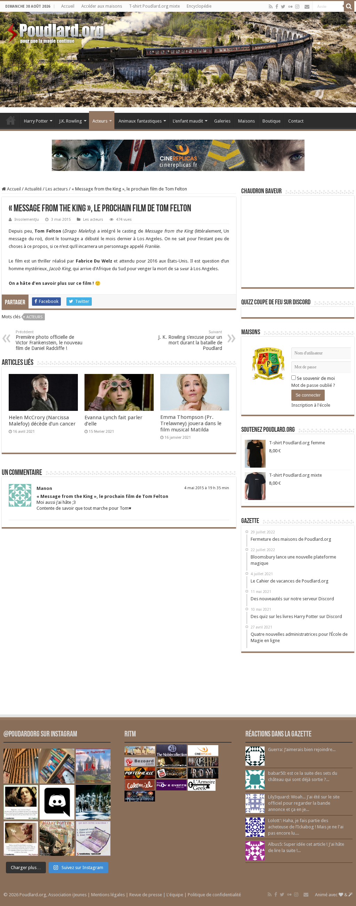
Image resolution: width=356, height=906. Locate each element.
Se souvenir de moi (315, 378)
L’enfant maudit (188, 121)
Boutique (271, 121)
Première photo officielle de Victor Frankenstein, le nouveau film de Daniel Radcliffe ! (49, 340)
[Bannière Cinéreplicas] (178, 154)
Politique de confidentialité (214, 894)
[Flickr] (290, 6)
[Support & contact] (307, 6)
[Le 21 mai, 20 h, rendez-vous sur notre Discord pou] (57, 838)
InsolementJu (27, 219)
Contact (296, 121)
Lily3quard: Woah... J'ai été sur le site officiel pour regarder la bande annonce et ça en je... (304, 803)
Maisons (246, 121)
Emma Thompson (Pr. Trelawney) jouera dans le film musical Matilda (190, 423)
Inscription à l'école (310, 405)
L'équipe (175, 894)
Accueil (67, 6)
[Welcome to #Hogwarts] (20, 766)
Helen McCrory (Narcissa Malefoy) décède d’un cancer (42, 420)
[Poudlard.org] (56, 31)
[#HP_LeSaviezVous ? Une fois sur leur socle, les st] (93, 802)
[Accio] (349, 6)
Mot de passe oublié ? (313, 385)
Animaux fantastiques (140, 121)
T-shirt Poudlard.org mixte (154, 6)
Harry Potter (36, 121)
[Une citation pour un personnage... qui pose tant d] (20, 802)
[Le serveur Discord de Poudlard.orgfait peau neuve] (57, 802)
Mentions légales (108, 894)
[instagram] (297, 6)
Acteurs (99, 121)
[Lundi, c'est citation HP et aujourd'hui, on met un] (20, 838)
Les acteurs (57, 189)
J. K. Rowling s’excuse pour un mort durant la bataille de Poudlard (190, 340)
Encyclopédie (199, 6)
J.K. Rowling (70, 121)
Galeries (222, 121)
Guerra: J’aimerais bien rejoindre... (301, 749)
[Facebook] (277, 6)
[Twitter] (283, 6)
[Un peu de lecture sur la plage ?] (57, 766)
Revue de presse (145, 894)
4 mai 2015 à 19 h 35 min (206, 488)
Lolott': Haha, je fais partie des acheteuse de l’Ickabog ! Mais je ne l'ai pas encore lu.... (305, 827)
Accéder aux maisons (101, 6)
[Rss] (270, 6)
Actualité (33, 189)
